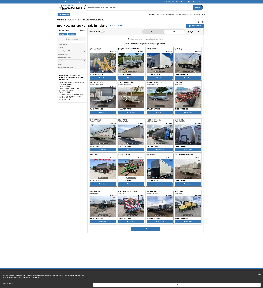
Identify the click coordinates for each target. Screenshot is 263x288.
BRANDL (63, 34)
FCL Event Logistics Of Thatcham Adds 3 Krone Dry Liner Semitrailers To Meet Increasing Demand (71, 96)
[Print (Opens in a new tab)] (198, 22)
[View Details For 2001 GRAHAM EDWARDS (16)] (188, 169)
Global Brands (198, 2)
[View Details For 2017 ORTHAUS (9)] (103, 135)
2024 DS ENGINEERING (98, 82)
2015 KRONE (122, 120)
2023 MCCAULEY (152, 48)
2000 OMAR (151, 154)
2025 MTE (178, 48)
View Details (103, 78)
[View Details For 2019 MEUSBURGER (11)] (160, 135)
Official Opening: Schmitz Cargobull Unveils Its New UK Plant (69, 89)
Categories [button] (151, 14)
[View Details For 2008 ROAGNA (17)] (103, 206)
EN (186, 2)
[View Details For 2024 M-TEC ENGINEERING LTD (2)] (131, 63)
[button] (191, 31)
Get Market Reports (182, 14)
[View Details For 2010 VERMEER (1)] (103, 63)
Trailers (73, 34)
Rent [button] (153, 32)
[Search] (86, 7)
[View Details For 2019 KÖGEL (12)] (188, 135)
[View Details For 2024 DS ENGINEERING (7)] (160, 97)
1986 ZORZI (94, 154)
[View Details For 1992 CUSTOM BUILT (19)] (160, 206)
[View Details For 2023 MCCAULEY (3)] (160, 63)
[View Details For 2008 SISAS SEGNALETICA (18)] (131, 206)
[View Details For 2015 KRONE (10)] (131, 135)
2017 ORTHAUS (95, 120)
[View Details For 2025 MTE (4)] (188, 63)
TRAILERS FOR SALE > (90, 20)
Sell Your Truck (64, 15)
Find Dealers (160, 14)
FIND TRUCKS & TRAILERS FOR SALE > (70, 20)
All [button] (174, 32)
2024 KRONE (179, 192)
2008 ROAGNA (95, 192)
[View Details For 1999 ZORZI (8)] (188, 97)
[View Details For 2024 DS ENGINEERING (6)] (131, 97)
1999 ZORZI (179, 82)
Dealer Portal (68, 2)
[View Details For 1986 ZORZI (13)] (103, 169)
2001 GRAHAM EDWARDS (184, 154)
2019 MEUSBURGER (154, 120)
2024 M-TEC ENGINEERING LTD (129, 48)
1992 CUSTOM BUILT (154, 192)
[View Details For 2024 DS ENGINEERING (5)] (103, 97)
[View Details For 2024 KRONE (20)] (188, 206)
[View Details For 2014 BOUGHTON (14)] (131, 169)
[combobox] (145, 7)
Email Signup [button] (170, 14)
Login (61, 2)
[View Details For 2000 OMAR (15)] (160, 169)
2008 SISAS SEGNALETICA (127, 192)
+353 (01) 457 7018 (168, 2)
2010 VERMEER (95, 48)
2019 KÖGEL (179, 120)
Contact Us (179, 2)
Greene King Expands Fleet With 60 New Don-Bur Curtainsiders (71, 83)
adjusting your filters (155, 39)
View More (145, 229)
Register (80, 2)
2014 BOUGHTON (124, 154)
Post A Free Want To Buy (197, 14)
